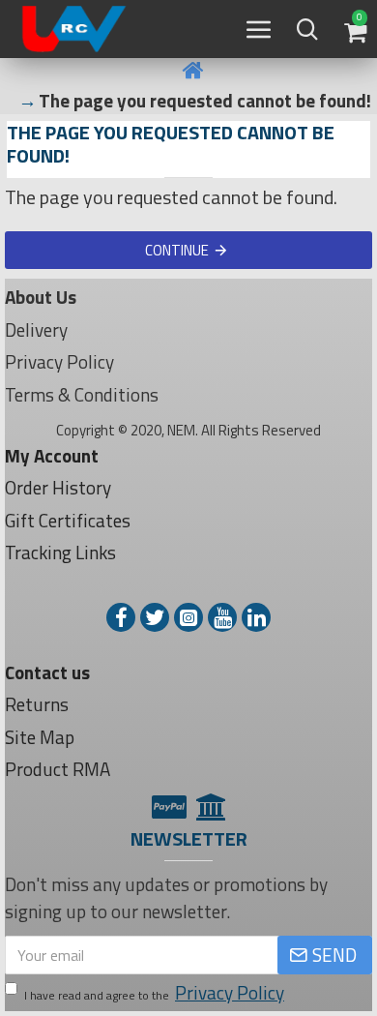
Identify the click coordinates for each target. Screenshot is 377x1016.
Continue (177, 250)
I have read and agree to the (154, 992)
